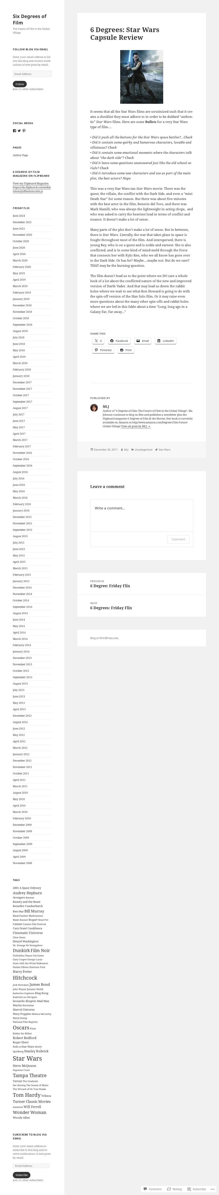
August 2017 (20, 408)
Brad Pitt (43, 919)
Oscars (21, 1027)
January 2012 (21, 754)
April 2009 (19, 856)
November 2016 (22, 453)
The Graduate (30, 1081)
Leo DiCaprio (29, 997)
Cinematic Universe (28, 932)
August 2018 (20, 331)
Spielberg (18, 1051)
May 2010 (19, 799)
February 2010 (22, 818)
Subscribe (22, 1175)
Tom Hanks (39, 1089)
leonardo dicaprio (24, 1001)
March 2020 (20, 260)
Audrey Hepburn (27, 892)
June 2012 (19, 728)
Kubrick (17, 997)
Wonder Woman (29, 1112)
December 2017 (22, 382)
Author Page (20, 155)
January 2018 (21, 376)
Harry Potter (22, 971)
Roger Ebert (21, 1042)
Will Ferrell (32, 1106)
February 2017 (22, 446)
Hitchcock (25, 977)
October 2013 (21, 671)
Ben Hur (18, 911)
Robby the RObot (22, 1033)
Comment (178, 539)
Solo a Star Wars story (27, 1046)
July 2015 (18, 542)
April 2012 (19, 741)
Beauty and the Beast (26, 902)
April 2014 (19, 632)
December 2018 (22, 305)
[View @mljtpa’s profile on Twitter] (19, 130)
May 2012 (19, 735)
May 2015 (19, 555)
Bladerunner (36, 915)
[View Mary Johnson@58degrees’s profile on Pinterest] (24, 130)
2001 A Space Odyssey (27, 888)
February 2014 (22, 645)
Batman (30, 897)
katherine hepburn (23, 993)
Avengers (19, 897)
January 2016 (21, 510)
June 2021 (19, 228)
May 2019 (19, 273)
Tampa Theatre (30, 1075)
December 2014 (22, 587)
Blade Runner (20, 919)
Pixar (33, 1028)
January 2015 (21, 581)
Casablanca (35, 928)
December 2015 (22, 517)
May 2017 (19, 427)
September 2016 (22, 465)
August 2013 (20, 683)
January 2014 (21, 651)
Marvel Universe (24, 1009)
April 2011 (19, 780)
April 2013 (19, 709)
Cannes (17, 924)
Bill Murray (34, 911)
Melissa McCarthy (41, 1014)
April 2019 (19, 280)
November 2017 (22, 389)
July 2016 (18, 478)
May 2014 (19, 626)
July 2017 (18, 414)
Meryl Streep (20, 1018)
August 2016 (20, 472)
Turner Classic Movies (32, 1101)
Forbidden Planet (22, 955)
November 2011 (22, 767)
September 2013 (22, 677)
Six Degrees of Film (29, 19)
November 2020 (22, 235)
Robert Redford (24, 1037)
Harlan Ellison (21, 967)
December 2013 (22, 658)
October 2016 (21, 459)
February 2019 (22, 292)
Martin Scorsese (23, 1005)
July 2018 (18, 337)
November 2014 (22, 594)
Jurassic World (35, 989)
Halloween (42, 963)
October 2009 (21, 837)
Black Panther (20, 915)
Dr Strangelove (34, 945)
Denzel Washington (25, 941)
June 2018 (19, 344)
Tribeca (46, 1096)
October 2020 (21, 241)
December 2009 (22, 825)
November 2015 (22, 523)
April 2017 (19, 434)
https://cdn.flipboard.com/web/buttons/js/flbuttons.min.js (32, 189)
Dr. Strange (19, 945)
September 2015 (22, 530)
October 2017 (21, 395)
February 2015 (22, 575)
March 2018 (20, 363)
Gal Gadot (38, 955)
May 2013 (19, 703)
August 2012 (20, 722)
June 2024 (19, 216)
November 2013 (22, 664)
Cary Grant (20, 928)
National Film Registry (25, 1021)
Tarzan (17, 1081)
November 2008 (22, 863)
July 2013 (18, 690)
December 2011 (22, 760)
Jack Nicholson (21, 984)
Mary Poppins (22, 1014)
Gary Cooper (20, 959)
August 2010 (20, 793)
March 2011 (20, 786)
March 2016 (20, 498)
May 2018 (19, 350)
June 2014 (19, 619)
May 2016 (19, 491)
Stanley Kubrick (36, 1051)
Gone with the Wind (24, 963)
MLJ (126, 449)
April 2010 (19, 805)
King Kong (41, 993)
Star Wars (27, 1058)
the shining (19, 1085)
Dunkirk (21, 950)
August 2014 (20, 613)
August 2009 (20, 850)
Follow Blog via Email (30, 49)
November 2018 (22, 312)
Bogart (33, 920)
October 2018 (21, 318)
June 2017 (19, 421)
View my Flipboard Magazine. (31, 183)
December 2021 (22, 222)
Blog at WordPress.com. (104, 638)
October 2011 (21, 773)
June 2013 (19, 696)
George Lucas (34, 959)
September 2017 (22, 401)
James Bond (40, 984)
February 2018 (22, 369)
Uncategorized (143, 449)
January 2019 (21, 299)
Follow (20, 84)
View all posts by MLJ (134, 426)
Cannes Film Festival (34, 924)
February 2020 (22, 267)
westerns (18, 1107)
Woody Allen (21, 1117)
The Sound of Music (37, 1085)
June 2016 (19, 485)
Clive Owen (19, 937)
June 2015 (19, 549)
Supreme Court (21, 1070)
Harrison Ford (37, 967)
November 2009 (22, 831)
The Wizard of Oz (23, 1089)
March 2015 (20, 568)
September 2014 (22, 607)
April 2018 (19, 357)
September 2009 (22, 844)
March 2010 (20, 812)
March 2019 (20, 286)
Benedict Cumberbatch (28, 906)
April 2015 (19, 562)
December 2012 (22, 716)
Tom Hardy (27, 1094)
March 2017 (20, 440)
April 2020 (19, 254)
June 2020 (19, 247)
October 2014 (21, 600)
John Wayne (19, 989)
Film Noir (40, 950)
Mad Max (43, 1001)
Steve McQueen (24, 1065)
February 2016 (22, 504)
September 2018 (22, 324)
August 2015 (20, 536)
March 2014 (20, 639)
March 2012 (20, 748)
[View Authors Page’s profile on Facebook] (14, 130)
